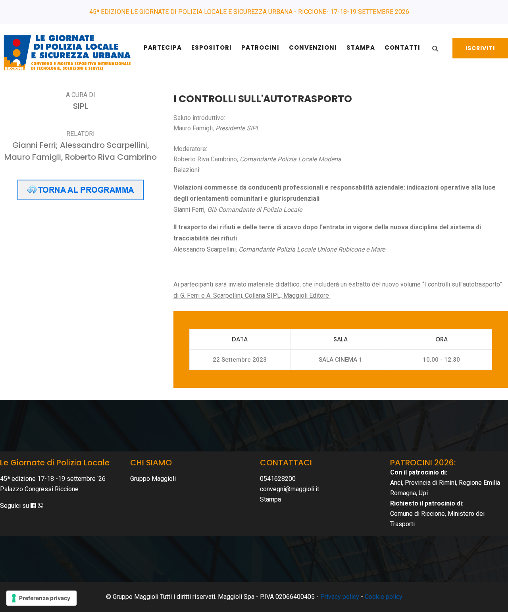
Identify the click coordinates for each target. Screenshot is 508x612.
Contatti (402, 47)
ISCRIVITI (480, 48)
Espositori (211, 47)
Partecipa (163, 47)
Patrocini (260, 47)
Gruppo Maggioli (153, 478)
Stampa (360, 47)
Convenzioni (313, 47)
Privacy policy (339, 596)
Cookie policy (383, 596)
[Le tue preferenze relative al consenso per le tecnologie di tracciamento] (41, 598)
